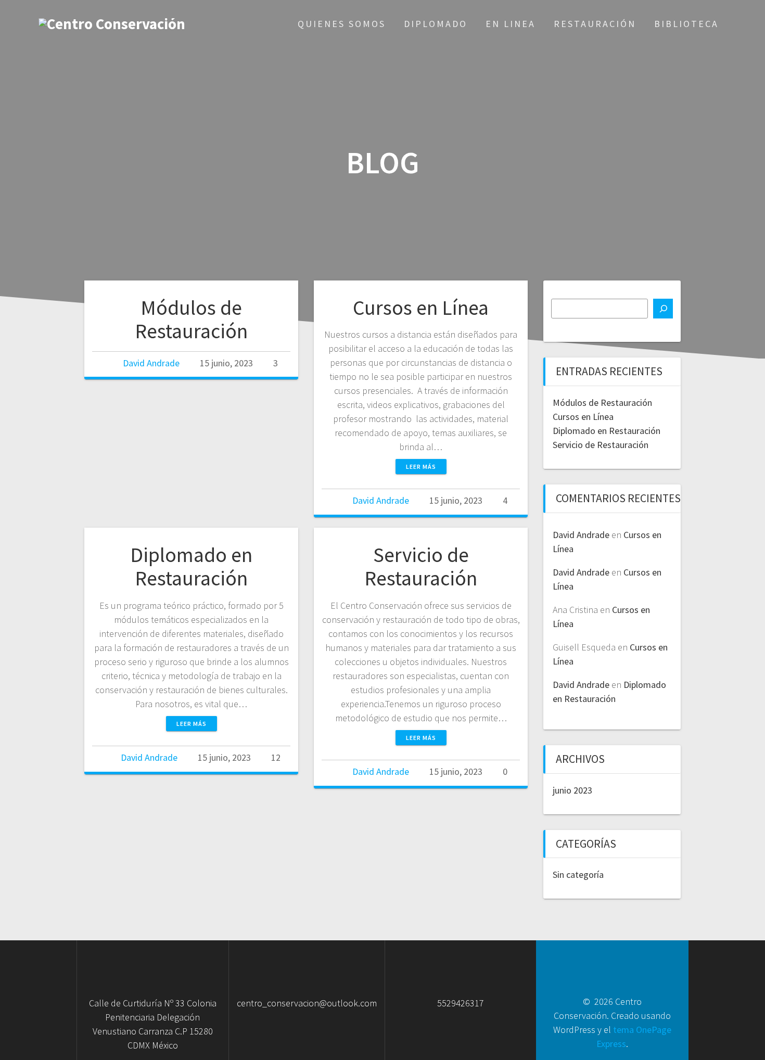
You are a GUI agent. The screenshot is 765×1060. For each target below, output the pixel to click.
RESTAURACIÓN (595, 24)
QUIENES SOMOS (342, 24)
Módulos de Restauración (191, 319)
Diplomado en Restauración (191, 567)
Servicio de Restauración (420, 567)
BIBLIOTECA (686, 24)
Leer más (421, 466)
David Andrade (151, 363)
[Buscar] (663, 308)
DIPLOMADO (435, 24)
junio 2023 (572, 790)
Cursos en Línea (421, 308)
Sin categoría (578, 874)
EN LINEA (511, 24)
